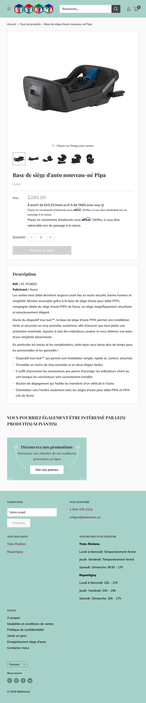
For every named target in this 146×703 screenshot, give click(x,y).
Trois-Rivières (16, 544)
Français (14, 664)
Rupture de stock (42, 250)
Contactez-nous (18, 648)
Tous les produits (30, 24)
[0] (136, 9)
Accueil (11, 24)
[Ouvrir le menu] (9, 8)
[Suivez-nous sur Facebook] (9, 680)
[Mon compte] (129, 9)
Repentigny (15, 552)
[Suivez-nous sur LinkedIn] (29, 680)
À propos (13, 618)
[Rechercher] (115, 9)
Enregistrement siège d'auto (26, 642)
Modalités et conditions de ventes (30, 624)
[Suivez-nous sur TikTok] (23, 680)
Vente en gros (16, 636)
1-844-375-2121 (81, 509)
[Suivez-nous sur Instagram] (16, 680)
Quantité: (19, 237)
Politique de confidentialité (25, 629)
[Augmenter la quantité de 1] (50, 237)
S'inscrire (18, 523)
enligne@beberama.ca (84, 517)
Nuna (16, 184)
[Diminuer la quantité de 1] (31, 237)
